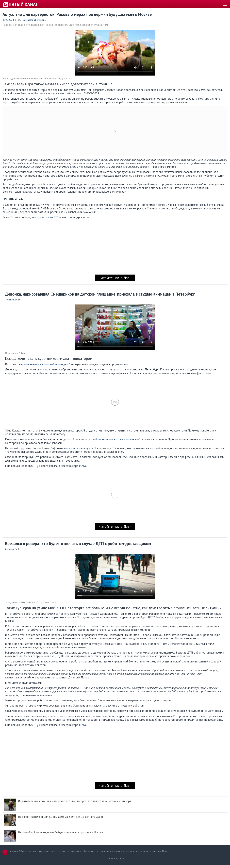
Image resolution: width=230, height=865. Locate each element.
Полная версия (115, 858)
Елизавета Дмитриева (34, 19)
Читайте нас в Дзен (115, 277)
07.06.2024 (8, 19)
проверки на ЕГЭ (47, 217)
